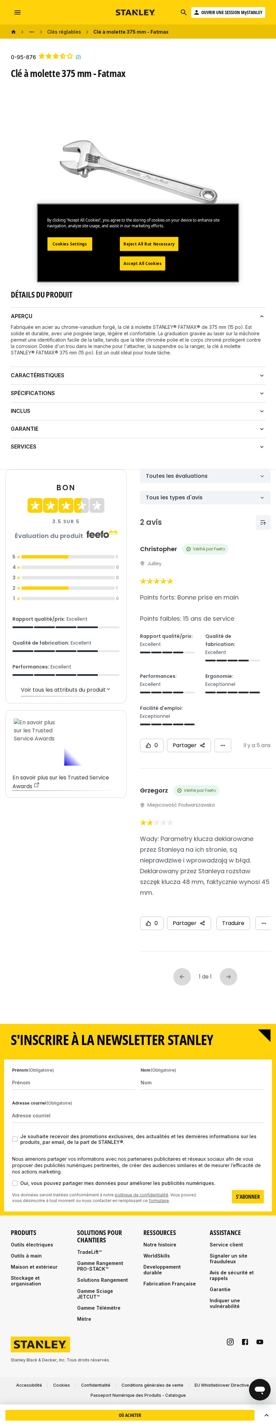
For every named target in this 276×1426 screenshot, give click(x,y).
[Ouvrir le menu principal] (17, 12)
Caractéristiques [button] (37, 375)
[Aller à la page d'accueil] (135, 12)
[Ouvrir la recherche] (184, 12)
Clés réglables (64, 32)
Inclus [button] (20, 411)
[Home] (13, 32)
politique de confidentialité (141, 1194)
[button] (267, 1415)
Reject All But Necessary (149, 243)
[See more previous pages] (31, 32)
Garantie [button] (24, 428)
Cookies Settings (70, 243)
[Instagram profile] (230, 1342)
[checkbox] (15, 1139)
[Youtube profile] (259, 1342)
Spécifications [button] (33, 393)
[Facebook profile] (245, 1342)
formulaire (159, 1200)
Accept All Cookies (143, 263)
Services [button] (23, 446)
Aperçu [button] (21, 316)
